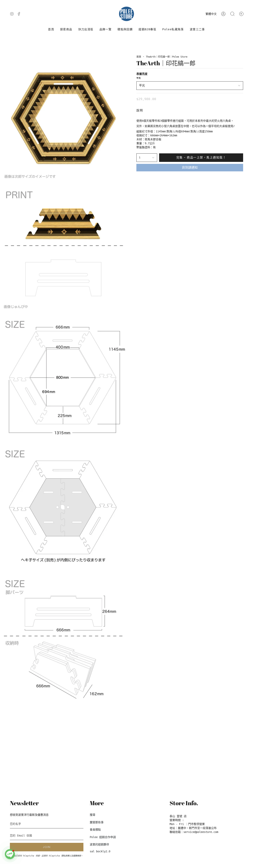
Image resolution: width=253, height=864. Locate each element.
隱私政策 (65, 856)
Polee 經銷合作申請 (103, 837)
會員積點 (95, 829)
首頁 (138, 56)
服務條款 (77, 856)
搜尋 (92, 814)
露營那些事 (97, 822)
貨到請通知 (190, 167)
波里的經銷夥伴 (99, 844)
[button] (66, 29)
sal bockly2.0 (100, 851)
